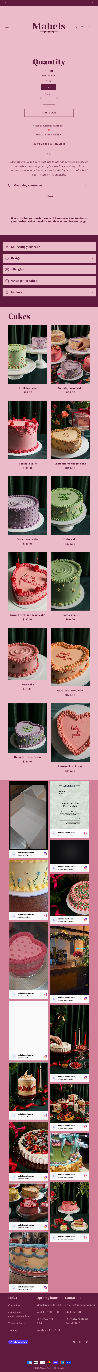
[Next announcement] (92, 3)
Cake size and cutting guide (49, 144)
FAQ (49, 153)
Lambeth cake (28, 463)
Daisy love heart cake (27, 757)
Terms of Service (17, 1323)
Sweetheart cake (27, 539)
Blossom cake (70, 615)
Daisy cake (70, 539)
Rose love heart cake (70, 690)
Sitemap (12, 1330)
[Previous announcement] (5, 3)
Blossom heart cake (70, 766)
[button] (7, 26)
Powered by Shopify (56, 1368)
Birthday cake (28, 388)
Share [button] (50, 196)
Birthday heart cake (70, 388)
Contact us (14, 1305)
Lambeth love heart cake (70, 463)
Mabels (43, 1368)
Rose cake (27, 684)
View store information (49, 134)
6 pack (48, 87)
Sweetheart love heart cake (27, 615)
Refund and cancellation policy (18, 1314)
